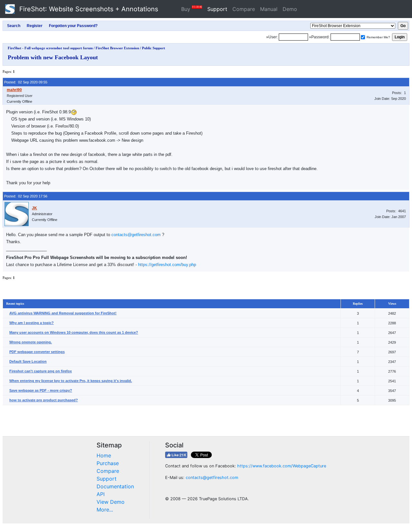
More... (105, 509)
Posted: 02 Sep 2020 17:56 (25, 196)
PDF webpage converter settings (37, 352)
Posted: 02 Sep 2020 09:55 (25, 82)
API (101, 494)
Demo (290, 9)
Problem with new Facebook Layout (53, 57)
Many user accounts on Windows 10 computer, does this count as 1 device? (73, 332)
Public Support (153, 48)
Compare (243, 9)
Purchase (108, 463)
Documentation (115, 486)
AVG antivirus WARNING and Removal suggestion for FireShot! (63, 313)
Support (217, 9)
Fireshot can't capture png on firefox (40, 371)
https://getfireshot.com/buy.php (167, 264)
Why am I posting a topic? (31, 323)
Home (104, 455)
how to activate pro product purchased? (43, 400)
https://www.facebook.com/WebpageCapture (281, 466)
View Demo (111, 502)
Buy (191, 8)
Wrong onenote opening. (30, 342)
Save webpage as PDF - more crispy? (40, 390)
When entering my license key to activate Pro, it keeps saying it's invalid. (70, 381)
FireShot (87, 9)
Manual (268, 9)
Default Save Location (28, 361)
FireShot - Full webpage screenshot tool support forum (50, 48)
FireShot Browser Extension (117, 48)
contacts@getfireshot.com (136, 234)
